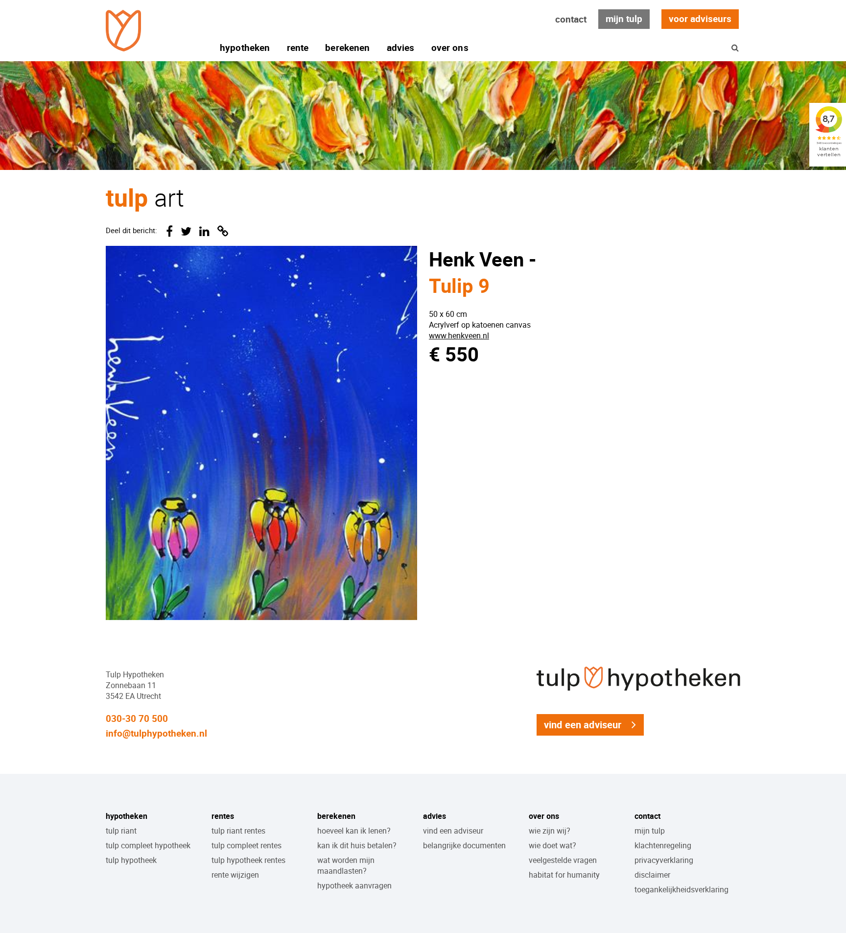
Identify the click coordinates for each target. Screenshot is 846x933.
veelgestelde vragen (563, 860)
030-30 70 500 (137, 718)
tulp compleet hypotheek (148, 845)
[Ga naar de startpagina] (638, 691)
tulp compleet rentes (247, 845)
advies (401, 47)
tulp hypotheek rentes (248, 860)
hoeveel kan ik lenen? (354, 830)
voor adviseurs (700, 18)
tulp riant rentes (238, 830)
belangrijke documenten (464, 845)
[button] (735, 47)
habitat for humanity (564, 874)
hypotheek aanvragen (354, 885)
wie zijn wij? (549, 830)
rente (298, 47)
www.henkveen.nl (459, 335)
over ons (450, 47)
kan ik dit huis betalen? (357, 845)
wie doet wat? (552, 845)
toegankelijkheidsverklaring (681, 889)
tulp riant (121, 830)
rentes (223, 816)
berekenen (347, 47)
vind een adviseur (583, 724)
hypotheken (245, 47)
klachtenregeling (662, 845)
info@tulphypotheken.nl (156, 733)
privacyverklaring (663, 860)
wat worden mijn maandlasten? (346, 865)
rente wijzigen (235, 874)
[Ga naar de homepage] (123, 30)
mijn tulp (624, 18)
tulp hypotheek (131, 860)
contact (571, 19)
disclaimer (652, 874)
